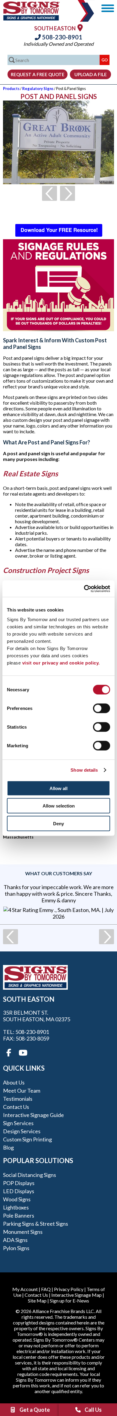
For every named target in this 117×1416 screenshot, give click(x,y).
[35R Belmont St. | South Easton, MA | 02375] (80, 27)
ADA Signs (15, 1240)
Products (11, 88)
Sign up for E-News (69, 1300)
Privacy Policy (68, 1289)
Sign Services (18, 1123)
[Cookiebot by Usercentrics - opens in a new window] (84, 589)
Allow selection (59, 805)
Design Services (21, 1131)
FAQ (46, 1289)
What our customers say (58, 873)
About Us (14, 1082)
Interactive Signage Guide (33, 1115)
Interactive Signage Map (76, 1295)
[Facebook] (8, 1053)
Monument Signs (23, 1231)
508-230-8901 (61, 37)
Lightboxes (16, 1207)
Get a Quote (35, 1409)
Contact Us (16, 1106)
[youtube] (22, 1053)
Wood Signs (17, 1199)
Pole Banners (18, 1215)
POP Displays (18, 1183)
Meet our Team (21, 1090)
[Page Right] (67, 193)
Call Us (93, 1409)
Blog (8, 1147)
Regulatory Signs (37, 88)
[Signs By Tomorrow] (31, 18)
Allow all (59, 788)
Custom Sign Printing (27, 1139)
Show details (84, 770)
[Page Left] (49, 193)
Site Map (37, 1300)
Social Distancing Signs (29, 1175)
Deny (58, 823)
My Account (25, 1289)
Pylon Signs (16, 1248)
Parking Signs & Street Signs (35, 1223)
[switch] (101, 708)
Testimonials (17, 1098)
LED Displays (18, 1191)
